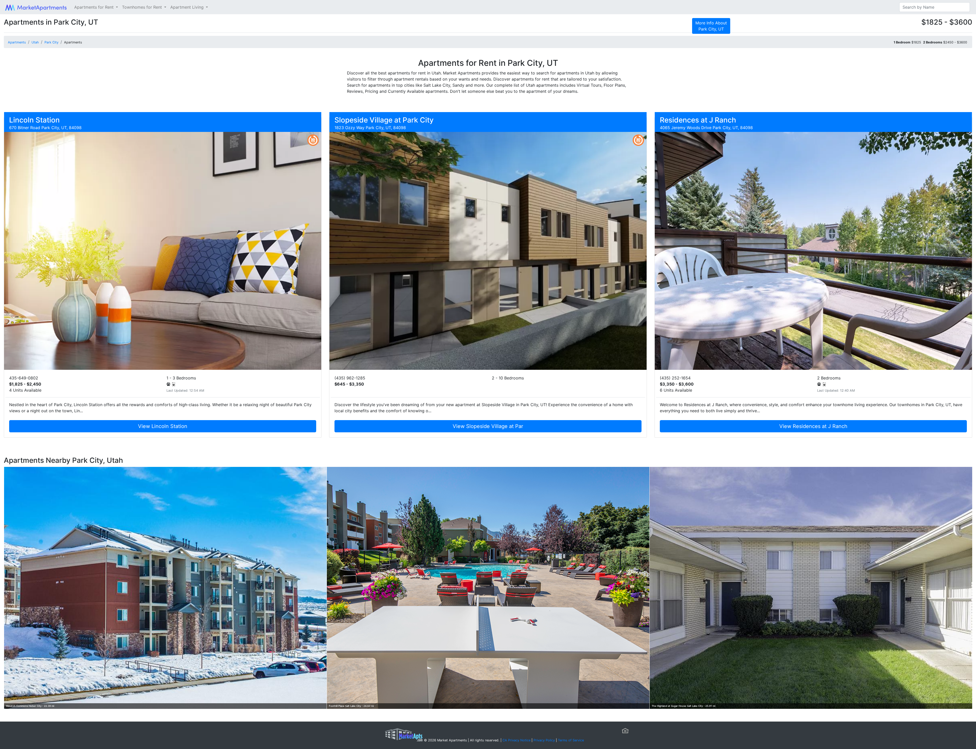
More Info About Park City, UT (711, 26)
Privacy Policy (544, 740)
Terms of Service (571, 740)
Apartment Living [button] (187, 7)
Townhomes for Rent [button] (142, 7)
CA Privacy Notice (516, 740)
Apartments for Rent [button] (94, 7)
